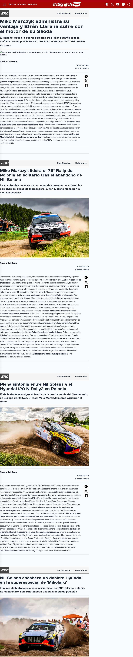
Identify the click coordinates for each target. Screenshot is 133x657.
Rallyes (12, 4)
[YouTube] (118, 4)
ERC (4, 13)
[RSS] (129, 4)
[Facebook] (107, 4)
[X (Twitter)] (112, 4)
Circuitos (21, 4)
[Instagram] (123, 4)
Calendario (81, 13)
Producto (32, 4)
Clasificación (64, 13)
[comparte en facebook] (86, 85)
